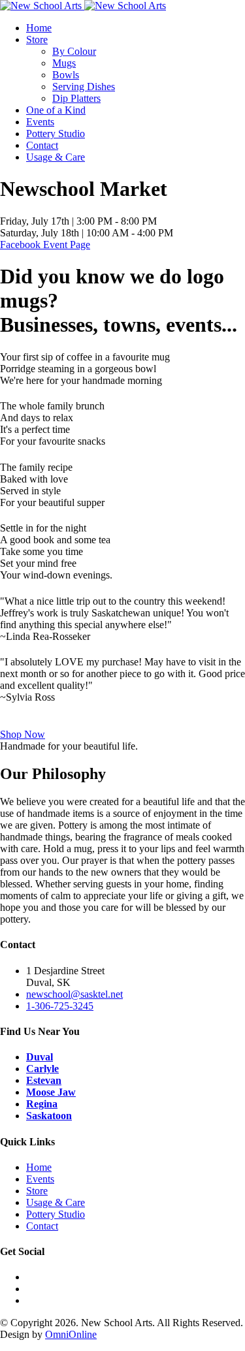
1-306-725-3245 (59, 1005)
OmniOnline (71, 1334)
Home (39, 27)
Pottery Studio (55, 133)
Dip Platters (76, 98)
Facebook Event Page (45, 244)
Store (37, 39)
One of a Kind (56, 110)
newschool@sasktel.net (74, 994)
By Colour (74, 51)
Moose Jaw (51, 1092)
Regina (41, 1103)
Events (40, 121)
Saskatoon (49, 1115)
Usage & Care (55, 157)
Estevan (43, 1080)
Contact (42, 145)
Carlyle (42, 1068)
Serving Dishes (83, 86)
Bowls (65, 74)
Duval (39, 1056)
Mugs (64, 63)
